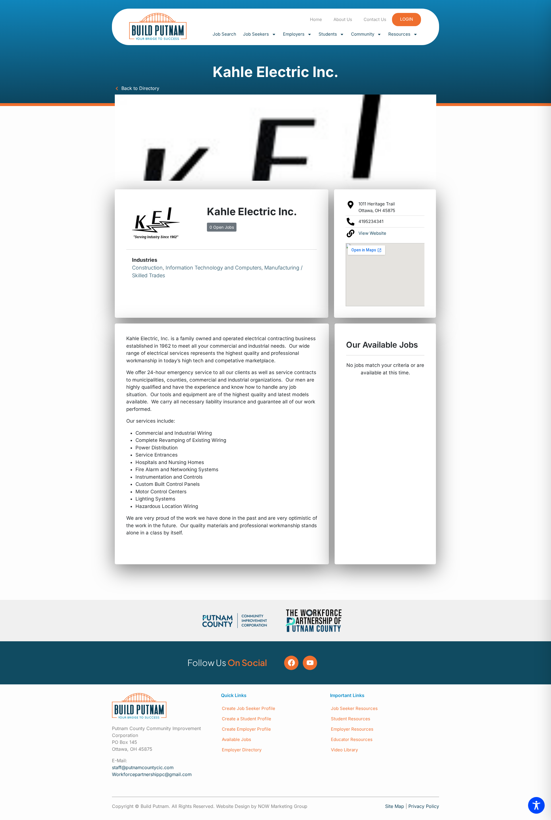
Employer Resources (352, 729)
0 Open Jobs (221, 227)
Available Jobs (236, 739)
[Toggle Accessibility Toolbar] (536, 805)
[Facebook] (291, 663)
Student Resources (350, 718)
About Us (342, 19)
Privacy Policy (423, 806)
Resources (399, 34)
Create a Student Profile (246, 718)
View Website (372, 233)
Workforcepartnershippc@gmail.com (152, 774)
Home (316, 19)
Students (328, 34)
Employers (293, 34)
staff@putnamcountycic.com (143, 767)
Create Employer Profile (246, 729)
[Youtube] (310, 663)
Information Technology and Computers (213, 268)
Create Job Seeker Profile (248, 708)
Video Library (344, 749)
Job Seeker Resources (354, 708)
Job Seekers (256, 34)
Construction (147, 268)
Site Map (394, 806)
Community (362, 34)
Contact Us (375, 19)
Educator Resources (351, 739)
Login (406, 19)
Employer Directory (241, 749)
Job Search (224, 34)
